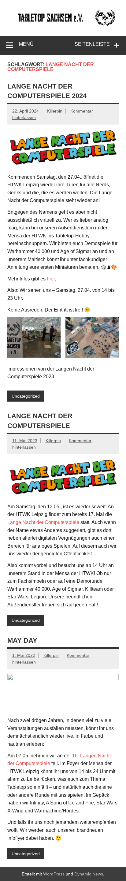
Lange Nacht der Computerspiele (43, 522)
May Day (22, 640)
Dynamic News (88, 873)
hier (51, 278)
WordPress (54, 873)
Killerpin (54, 111)
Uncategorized (26, 396)
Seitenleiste (92, 44)
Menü (26, 44)
